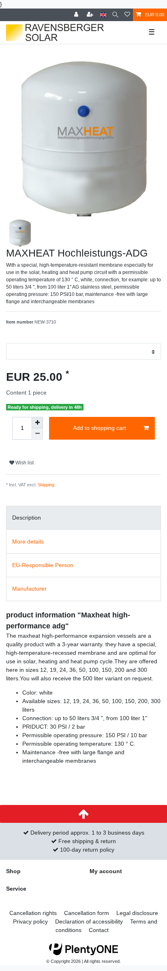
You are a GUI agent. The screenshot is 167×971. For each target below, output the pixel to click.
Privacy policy (30, 921)
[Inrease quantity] (37, 422)
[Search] (115, 15)
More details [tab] (28, 541)
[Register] (91, 15)
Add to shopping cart (99, 428)
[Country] (103, 15)
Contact (99, 930)
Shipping (46, 484)
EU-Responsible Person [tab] (42, 565)
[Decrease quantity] (37, 434)
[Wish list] (127, 15)
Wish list (24, 463)
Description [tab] (26, 517)
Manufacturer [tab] (29, 588)
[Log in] (77, 15)
